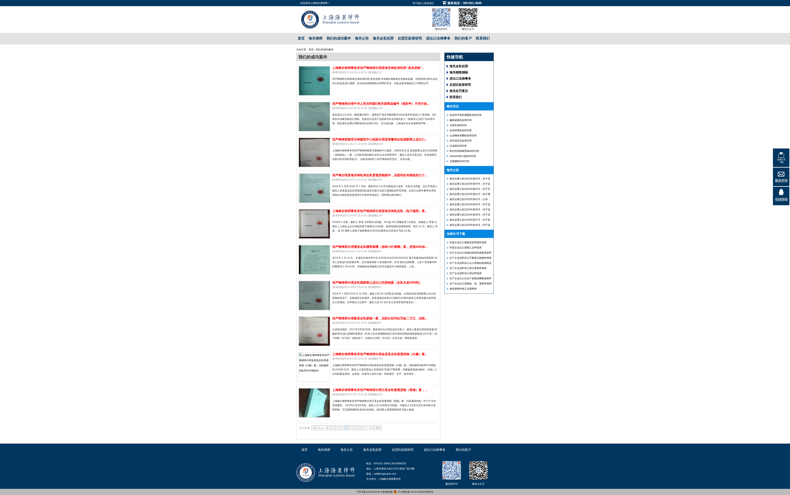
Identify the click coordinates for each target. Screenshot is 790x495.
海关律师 (316, 38)
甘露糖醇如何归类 (459, 161)
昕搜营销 (388, 491)
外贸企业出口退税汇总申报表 (466, 247)
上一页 (324, 427)
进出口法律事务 (438, 38)
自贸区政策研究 (410, 38)
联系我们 (429, 3)
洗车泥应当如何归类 (461, 140)
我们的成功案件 (338, 38)
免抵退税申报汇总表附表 (463, 288)
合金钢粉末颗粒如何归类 (463, 135)
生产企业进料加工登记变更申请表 (468, 268)
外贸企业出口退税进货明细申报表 (468, 242)
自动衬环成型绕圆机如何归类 (466, 115)
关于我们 (417, 3)
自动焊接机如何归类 (461, 130)
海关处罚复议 (459, 91)
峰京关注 (453, 106)
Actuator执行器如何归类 (463, 156)
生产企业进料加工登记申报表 (466, 273)
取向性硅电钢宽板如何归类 (464, 151)
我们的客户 (463, 38)
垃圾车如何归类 (458, 125)
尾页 (377, 427)
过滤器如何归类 (458, 145)
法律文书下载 (456, 233)
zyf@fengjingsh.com (385, 473)
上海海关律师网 (319, 3)
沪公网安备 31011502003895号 (415, 491)
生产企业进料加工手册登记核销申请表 (470, 257)
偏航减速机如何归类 (461, 120)
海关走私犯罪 (383, 38)
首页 (301, 38)
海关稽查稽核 (459, 72)
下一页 (368, 427)
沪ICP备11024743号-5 (369, 491)
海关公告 (362, 38)
